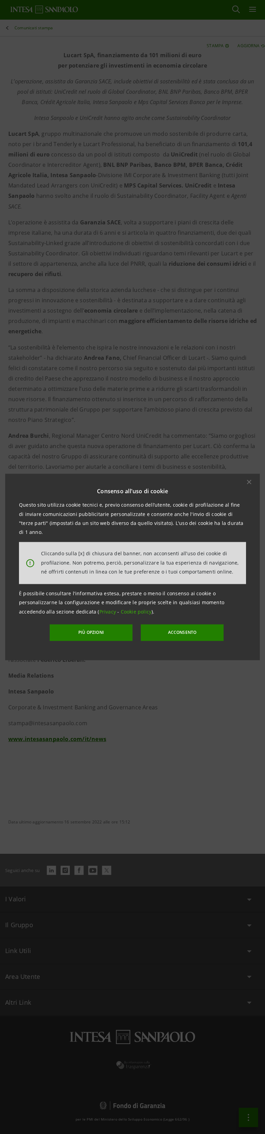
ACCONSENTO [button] (182, 632)
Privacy (108, 611)
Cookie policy (136, 611)
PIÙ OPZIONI (91, 632)
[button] (249, 482)
